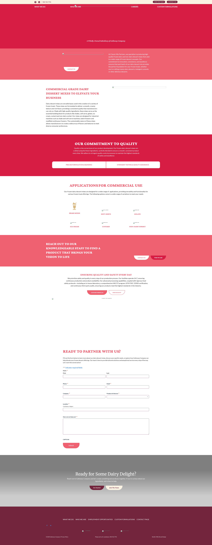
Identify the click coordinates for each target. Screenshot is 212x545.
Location (66, 404)
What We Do (39, 7)
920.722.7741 (113, 537)
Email (109, 384)
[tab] (79, 164)
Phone (65, 384)
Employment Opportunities (100, 519)
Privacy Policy (64, 537)
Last (107, 373)
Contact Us (172, 2)
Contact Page (143, 519)
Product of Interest (113, 393)
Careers (134, 7)
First (64, 373)
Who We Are (75, 7)
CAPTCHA (66, 439)
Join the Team (159, 2)
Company (66, 393)
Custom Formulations (167, 7)
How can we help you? (70, 417)
